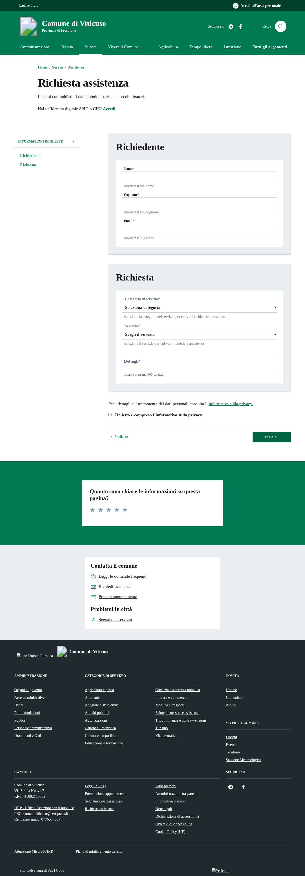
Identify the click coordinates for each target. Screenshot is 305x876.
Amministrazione (35, 46)
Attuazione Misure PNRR (33, 851)
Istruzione (232, 46)
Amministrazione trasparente (176, 794)
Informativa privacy (170, 801)
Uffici (18, 705)
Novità (67, 46)
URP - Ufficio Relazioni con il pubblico (44, 808)
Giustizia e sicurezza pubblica (177, 690)
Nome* (129, 169)
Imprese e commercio (171, 697)
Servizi (90, 46)
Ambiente (92, 697)
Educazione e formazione (104, 743)
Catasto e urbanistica (100, 728)
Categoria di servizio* (142, 299)
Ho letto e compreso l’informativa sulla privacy (157, 415)
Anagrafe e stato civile (101, 705)
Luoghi (231, 737)
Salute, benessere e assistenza (177, 713)
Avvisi (231, 705)
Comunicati (234, 697)
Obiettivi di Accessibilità (173, 824)
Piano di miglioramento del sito (99, 851)
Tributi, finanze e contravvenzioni (180, 720)
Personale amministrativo (33, 728)
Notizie (231, 690)
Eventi (231, 745)
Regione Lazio (28, 5)
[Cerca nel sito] (280, 26)
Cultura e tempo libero (101, 735)
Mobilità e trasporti (169, 705)
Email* (129, 221)
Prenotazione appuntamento (106, 794)
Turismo (161, 728)
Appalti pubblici (97, 713)
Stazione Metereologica (243, 760)
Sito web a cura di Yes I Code (42, 870)
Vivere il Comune (123, 46)
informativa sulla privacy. (231, 403)
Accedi (109, 108)
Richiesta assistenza (99, 809)
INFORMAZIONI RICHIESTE (40, 141)
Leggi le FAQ (95, 786)
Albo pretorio (165, 786)
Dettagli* (132, 361)
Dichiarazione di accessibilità (177, 816)
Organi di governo (28, 690)
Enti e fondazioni (27, 713)
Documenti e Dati (27, 735)
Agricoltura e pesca (99, 690)
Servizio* (132, 326)
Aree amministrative (29, 697)
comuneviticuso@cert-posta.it (45, 814)
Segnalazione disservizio (103, 801)
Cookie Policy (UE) (170, 832)
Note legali (163, 809)
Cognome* (131, 195)
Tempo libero (201, 46)
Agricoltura (168, 46)
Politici (19, 720)
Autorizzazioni (96, 720)
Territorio (233, 752)
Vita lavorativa (166, 735)
